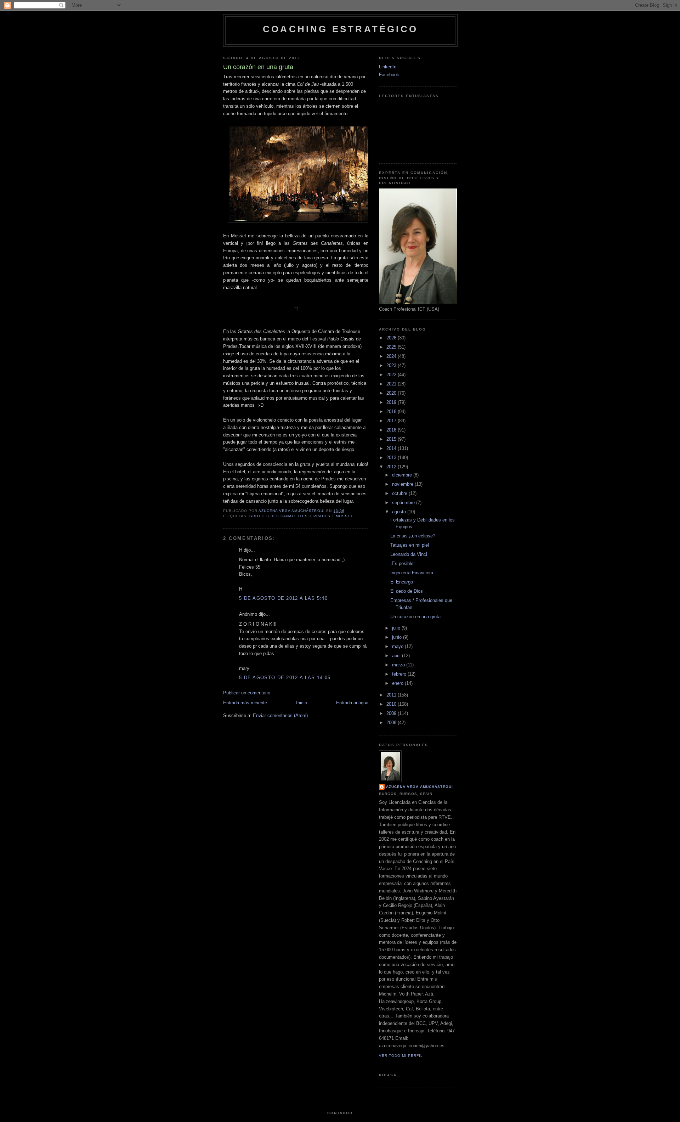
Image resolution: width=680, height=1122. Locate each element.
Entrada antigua (352, 702)
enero (398, 683)
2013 (392, 457)
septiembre (404, 502)
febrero (400, 674)
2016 (392, 430)
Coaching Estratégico (340, 29)
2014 (392, 448)
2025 (392, 347)
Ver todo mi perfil (401, 1056)
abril (397, 655)
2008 (392, 722)
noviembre (403, 484)
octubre (400, 493)
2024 (392, 356)
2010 (392, 704)
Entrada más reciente (245, 702)
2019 (392, 402)
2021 (392, 384)
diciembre (402, 475)
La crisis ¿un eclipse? (412, 536)
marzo (399, 664)
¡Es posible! (402, 563)
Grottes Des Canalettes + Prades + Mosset (301, 516)
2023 (392, 365)
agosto (399, 511)
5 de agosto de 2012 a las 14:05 (284, 677)
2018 (392, 411)
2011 (392, 695)
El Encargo (401, 582)
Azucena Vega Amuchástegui (419, 787)
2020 (392, 393)
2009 (392, 713)
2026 (392, 337)
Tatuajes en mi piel (409, 545)
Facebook (389, 74)
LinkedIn (387, 66)
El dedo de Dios (406, 591)
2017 (392, 420)
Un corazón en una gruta (415, 616)
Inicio (301, 702)
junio (397, 637)
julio (397, 628)
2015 (392, 439)
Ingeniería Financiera (411, 572)
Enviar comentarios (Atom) (280, 715)
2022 (392, 374)
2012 (392, 466)
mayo (398, 646)
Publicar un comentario (246, 692)
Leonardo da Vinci (408, 554)
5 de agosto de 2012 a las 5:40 (283, 598)
